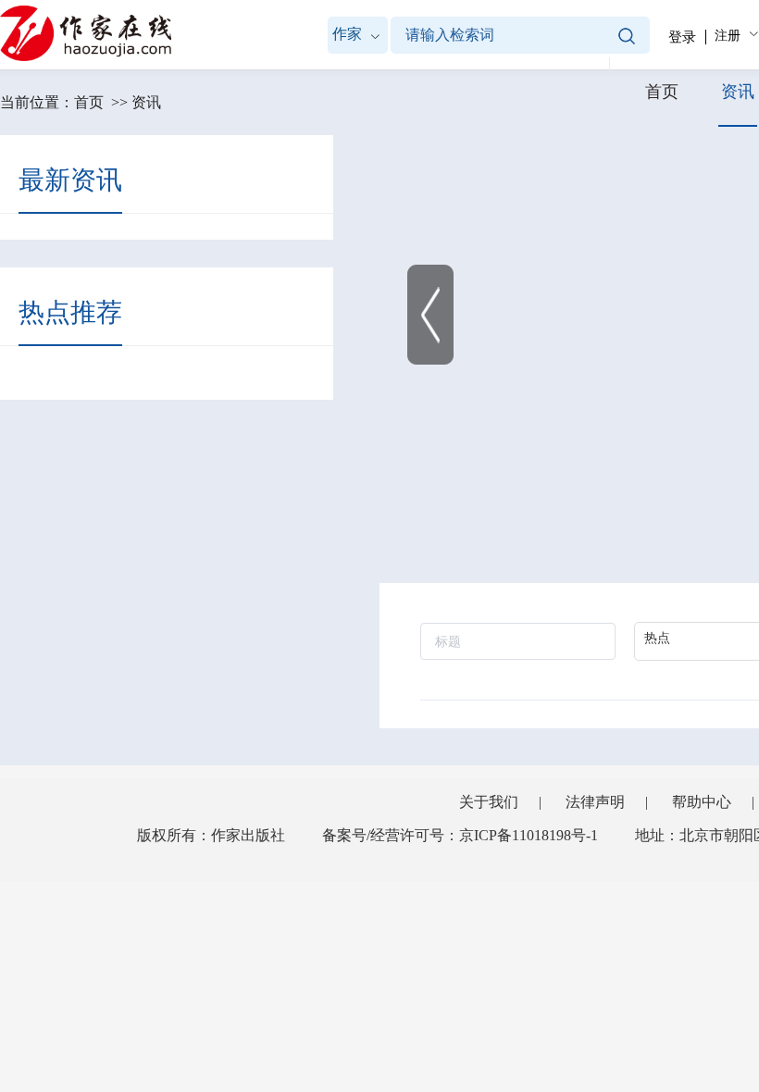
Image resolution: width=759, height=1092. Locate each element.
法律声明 (595, 802)
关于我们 (488, 802)
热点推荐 (70, 312)
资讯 (146, 102)
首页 (89, 102)
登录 (682, 37)
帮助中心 (701, 802)
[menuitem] (734, 35)
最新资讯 (70, 180)
